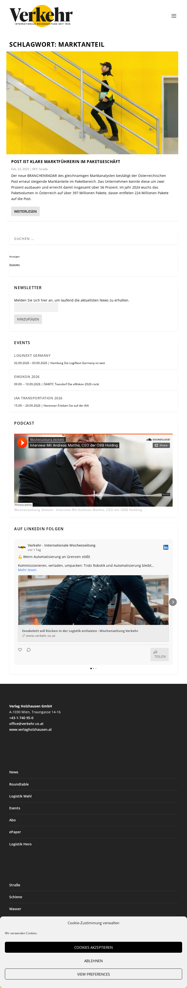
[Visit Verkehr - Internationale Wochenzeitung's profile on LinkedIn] (22, 547)
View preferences (93, 974)
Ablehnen (93, 960)
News (13, 772)
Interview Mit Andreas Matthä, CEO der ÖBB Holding (99, 510)
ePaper (15, 832)
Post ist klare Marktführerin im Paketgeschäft (65, 161)
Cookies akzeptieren (93, 947)
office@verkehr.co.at (26, 723)
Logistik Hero (20, 844)
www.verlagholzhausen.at (30, 729)
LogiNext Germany (32, 355)
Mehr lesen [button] (27, 570)
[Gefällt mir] (20, 654)
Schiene (15, 897)
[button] (14, 602)
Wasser (15, 908)
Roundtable (19, 784)
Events (14, 808)
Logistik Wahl (20, 796)
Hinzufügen (28, 319)
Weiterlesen (25, 211)
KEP (34, 169)
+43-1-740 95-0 (21, 717)
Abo (12, 820)
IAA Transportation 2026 (38, 398)
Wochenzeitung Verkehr (34, 510)
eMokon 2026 (27, 376)
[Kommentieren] (27, 654)
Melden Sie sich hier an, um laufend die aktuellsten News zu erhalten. (71, 300)
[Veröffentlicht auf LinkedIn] (166, 547)
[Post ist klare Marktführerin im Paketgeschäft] (92, 102)
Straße (43, 169)
